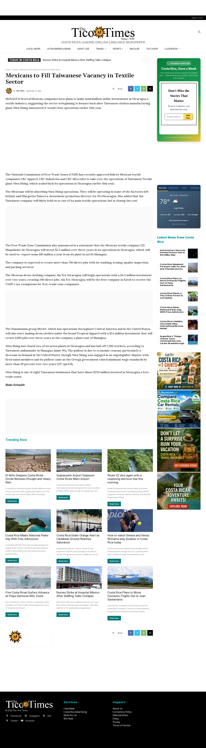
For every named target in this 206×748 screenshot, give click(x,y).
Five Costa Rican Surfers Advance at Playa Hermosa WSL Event (27, 594)
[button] (199, 32)
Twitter (14, 720)
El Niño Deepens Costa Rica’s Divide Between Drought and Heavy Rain (28, 479)
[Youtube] (22, 720)
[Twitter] (137, 89)
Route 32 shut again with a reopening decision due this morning (125, 479)
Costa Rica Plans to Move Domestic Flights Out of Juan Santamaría (126, 596)
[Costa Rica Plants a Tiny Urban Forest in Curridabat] (193, 296)
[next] (148, 60)
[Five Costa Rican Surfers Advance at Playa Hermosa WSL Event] (28, 577)
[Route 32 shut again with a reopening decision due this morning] (130, 460)
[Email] (150, 89)
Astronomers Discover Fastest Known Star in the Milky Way (173, 252)
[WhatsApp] (143, 89)
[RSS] (44, 716)
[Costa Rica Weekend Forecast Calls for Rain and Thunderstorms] (193, 267)
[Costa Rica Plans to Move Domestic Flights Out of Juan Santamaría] (130, 577)
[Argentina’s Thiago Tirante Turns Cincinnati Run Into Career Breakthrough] (193, 339)
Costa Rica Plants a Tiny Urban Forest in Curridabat (171, 295)
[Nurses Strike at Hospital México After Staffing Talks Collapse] (79, 577)
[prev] (144, 60)
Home (7, 69)
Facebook (16, 716)
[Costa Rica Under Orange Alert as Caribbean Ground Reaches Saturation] (79, 520)
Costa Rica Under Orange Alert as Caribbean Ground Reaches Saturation (77, 539)
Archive (15, 69)
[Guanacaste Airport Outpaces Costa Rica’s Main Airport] (79, 460)
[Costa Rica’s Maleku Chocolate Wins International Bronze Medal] (193, 325)
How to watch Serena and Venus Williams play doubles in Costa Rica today (128, 539)
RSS (49, 716)
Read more (12, 501)
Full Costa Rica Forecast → (179, 220)
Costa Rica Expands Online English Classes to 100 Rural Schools (78, 59)
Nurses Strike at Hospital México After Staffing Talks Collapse (77, 594)
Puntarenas (195, 188)
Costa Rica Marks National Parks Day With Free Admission (26, 537)
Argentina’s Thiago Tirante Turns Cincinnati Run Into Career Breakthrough (172, 340)
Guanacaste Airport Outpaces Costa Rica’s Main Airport (75, 477)
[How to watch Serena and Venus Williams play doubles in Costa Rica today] (130, 520)
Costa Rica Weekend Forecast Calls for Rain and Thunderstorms (173, 266)
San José (162, 188)
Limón (184, 188)
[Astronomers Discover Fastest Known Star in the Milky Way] (193, 253)
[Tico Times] (9, 90)
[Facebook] (131, 89)
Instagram (34, 716)
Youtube (29, 720)
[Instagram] (25, 716)
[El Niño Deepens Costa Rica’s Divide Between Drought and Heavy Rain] (28, 460)
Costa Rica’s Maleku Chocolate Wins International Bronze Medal (171, 325)
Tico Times (20, 91)
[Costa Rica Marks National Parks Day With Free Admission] (28, 520)
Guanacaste (173, 188)
